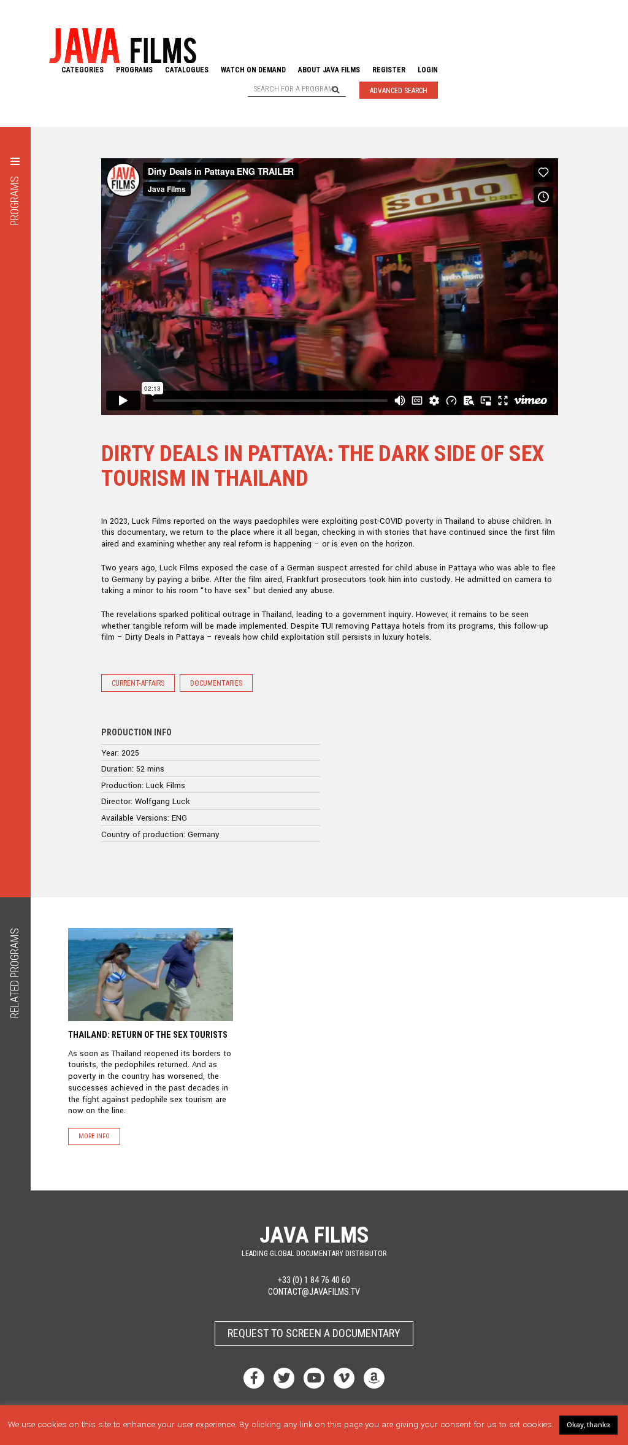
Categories (82, 70)
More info (94, 1136)
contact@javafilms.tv (314, 1292)
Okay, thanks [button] (588, 1425)
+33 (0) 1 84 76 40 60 (314, 1280)
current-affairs (138, 683)
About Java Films (329, 70)
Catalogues (187, 70)
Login (428, 70)
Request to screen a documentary (314, 1333)
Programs (134, 70)
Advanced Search (398, 90)
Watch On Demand (253, 70)
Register (388, 70)
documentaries (216, 683)
